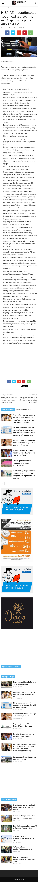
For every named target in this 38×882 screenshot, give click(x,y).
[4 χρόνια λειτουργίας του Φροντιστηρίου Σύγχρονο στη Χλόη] (6, 839)
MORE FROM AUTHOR (23, 409)
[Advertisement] (19, 360)
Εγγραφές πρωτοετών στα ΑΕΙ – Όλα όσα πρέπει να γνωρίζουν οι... (24, 694)
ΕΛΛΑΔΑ (9, 8)
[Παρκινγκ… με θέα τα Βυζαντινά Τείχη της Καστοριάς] (6, 684)
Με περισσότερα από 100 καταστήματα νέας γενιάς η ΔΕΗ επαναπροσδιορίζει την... (24, 705)
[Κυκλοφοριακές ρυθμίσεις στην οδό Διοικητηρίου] (6, 759)
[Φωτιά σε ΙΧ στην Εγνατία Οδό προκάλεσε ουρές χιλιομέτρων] (6, 818)
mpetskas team (8, 28)
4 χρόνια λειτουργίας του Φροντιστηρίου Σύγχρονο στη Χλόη (23, 838)
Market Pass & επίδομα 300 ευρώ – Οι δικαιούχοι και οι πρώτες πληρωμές (24, 442)
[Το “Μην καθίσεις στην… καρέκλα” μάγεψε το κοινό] (6, 849)
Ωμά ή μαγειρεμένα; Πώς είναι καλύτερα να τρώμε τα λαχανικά (28, 400)
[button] (35, 3)
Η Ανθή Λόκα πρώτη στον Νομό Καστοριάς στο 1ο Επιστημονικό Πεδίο (24, 807)
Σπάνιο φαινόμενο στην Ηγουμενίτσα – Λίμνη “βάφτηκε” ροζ (22, 463)
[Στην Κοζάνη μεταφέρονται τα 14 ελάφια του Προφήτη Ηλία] (6, 828)
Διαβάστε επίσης (8, 409)
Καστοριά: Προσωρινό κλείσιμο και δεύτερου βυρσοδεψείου (9, 400)
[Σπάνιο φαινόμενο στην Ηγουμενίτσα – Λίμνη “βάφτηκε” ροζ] (6, 463)
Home (3, 8)
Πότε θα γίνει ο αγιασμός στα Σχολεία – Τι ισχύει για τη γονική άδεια (24, 452)
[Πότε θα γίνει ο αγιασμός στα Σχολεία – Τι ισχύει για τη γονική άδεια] (6, 453)
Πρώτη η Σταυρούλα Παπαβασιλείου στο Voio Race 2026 (24, 859)
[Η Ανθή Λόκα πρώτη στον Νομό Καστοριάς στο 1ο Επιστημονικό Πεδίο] (6, 807)
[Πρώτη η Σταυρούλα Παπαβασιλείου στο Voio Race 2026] (6, 859)
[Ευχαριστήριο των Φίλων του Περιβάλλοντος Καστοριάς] (6, 726)
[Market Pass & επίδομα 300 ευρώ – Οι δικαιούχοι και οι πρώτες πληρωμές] (6, 442)
